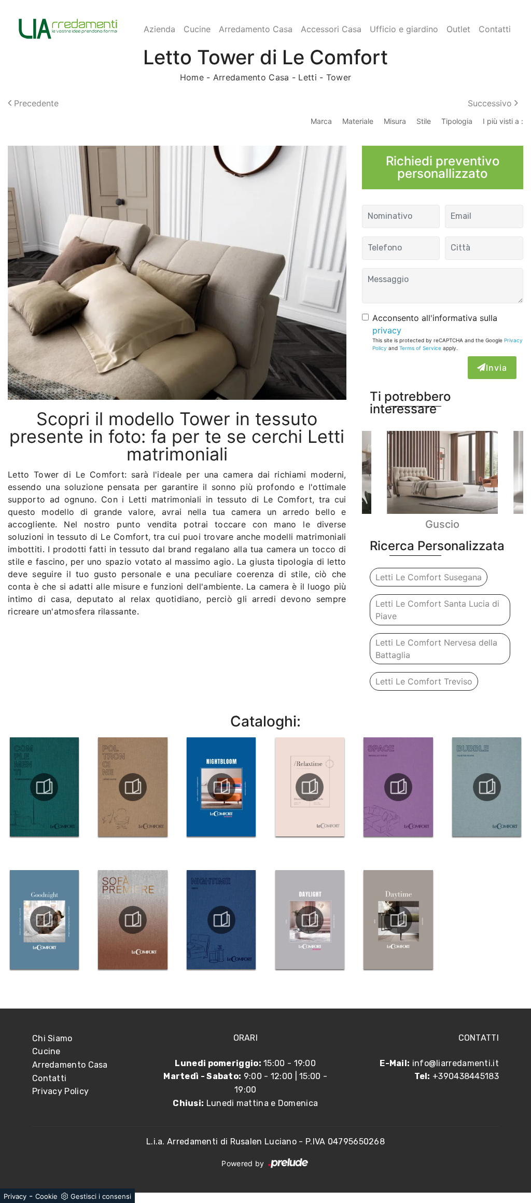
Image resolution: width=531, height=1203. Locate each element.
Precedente (35, 103)
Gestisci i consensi (101, 1196)
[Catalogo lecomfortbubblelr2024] (486, 787)
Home (192, 77)
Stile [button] (423, 121)
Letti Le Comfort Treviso (423, 681)
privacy (386, 330)
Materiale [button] (357, 121)
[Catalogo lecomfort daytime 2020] (398, 919)
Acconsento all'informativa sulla (434, 324)
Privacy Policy (60, 1091)
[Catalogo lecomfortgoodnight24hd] (44, 919)
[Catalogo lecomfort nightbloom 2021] (221, 787)
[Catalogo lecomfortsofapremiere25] (133, 919)
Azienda (159, 29)
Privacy (15, 1196)
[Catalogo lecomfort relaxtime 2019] (309, 787)
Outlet (458, 29)
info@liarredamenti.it (455, 1063)
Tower (339, 77)
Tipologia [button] (456, 121)
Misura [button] (395, 121)
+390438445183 (465, 1076)
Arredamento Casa (255, 29)
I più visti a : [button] (503, 121)
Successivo (491, 103)
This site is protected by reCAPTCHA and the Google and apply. (447, 344)
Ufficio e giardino (404, 29)
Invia (496, 367)
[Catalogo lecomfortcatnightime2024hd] (221, 919)
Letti (307, 77)
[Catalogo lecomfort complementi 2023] (44, 787)
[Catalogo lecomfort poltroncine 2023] (133, 787)
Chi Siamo (52, 1038)
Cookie (46, 1196)
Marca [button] (321, 121)
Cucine (197, 29)
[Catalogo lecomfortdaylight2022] (309, 919)
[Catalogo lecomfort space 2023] (398, 787)
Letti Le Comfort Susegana (428, 577)
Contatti (495, 29)
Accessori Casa (331, 29)
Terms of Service (420, 348)
